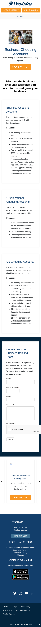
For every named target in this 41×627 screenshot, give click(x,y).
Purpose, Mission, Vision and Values (20, 547)
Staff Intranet (7, 610)
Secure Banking (20, 552)
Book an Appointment (21, 625)
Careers (20, 555)
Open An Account (11, 10)
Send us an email (20, 530)
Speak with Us (20, 66)
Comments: (11, 405)
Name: (9, 379)
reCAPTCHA (11, 423)
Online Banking (31, 10)
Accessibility (25, 607)
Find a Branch (20, 536)
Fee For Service (9, 614)
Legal (15, 607)
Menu (22, 16)
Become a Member (20, 550)
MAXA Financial (22, 610)
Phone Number (12, 387)
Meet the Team (20, 497)
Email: (9, 396)
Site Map (6, 607)
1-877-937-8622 (20, 527)
